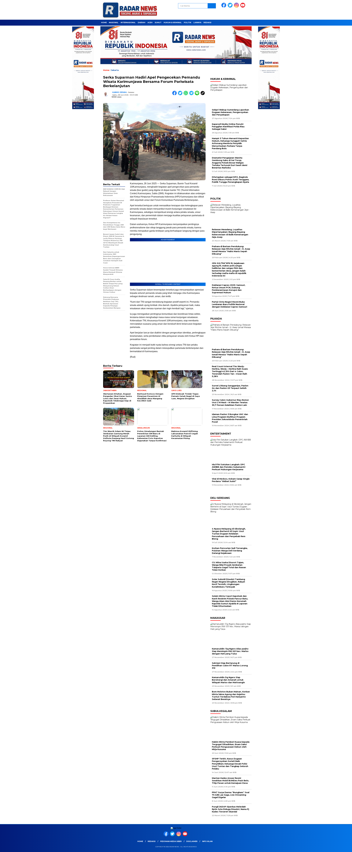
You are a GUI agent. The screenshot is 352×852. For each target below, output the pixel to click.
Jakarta (115, 70)
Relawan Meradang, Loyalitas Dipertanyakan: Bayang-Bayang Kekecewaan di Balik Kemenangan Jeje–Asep (230, 233)
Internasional (128, 22)
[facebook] (224, 7)
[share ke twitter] (181, 95)
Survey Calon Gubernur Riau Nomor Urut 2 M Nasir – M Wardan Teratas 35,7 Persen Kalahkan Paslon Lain (230, 402)
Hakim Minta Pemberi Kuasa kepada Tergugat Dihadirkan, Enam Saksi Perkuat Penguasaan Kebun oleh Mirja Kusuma (230, 746)
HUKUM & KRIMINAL (173, 22)
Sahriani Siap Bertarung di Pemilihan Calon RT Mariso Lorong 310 (230, 665)
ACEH (150, 22)
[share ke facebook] (175, 95)
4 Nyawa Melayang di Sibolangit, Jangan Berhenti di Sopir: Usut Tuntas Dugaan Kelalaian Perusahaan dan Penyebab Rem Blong (229, 534)
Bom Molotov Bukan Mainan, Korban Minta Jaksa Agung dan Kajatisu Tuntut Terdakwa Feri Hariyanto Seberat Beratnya (231, 695)
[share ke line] (197, 95)
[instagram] (237, 7)
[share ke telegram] (192, 95)
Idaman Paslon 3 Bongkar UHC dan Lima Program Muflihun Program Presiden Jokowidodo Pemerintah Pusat (230, 418)
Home (104, 22)
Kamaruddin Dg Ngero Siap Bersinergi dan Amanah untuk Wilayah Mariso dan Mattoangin (229, 680)
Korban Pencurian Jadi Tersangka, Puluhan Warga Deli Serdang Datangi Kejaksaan (230, 550)
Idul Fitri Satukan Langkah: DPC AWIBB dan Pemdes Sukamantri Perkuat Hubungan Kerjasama (228, 467)
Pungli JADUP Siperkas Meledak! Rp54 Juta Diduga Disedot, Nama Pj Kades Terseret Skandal (230, 809)
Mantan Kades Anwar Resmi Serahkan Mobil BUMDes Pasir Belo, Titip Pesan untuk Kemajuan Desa (230, 780)
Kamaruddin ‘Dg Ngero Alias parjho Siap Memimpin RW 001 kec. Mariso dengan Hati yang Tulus (230, 651)
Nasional (113, 22)
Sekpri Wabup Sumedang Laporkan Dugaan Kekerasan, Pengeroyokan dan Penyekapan (230, 112)
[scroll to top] (339, 847)
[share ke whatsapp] (186, 95)
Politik (187, 22)
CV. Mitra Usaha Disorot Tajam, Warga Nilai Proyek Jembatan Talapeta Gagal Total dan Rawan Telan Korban (229, 566)
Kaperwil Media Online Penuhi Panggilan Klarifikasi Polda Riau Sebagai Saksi (228, 126)
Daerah (141, 22)
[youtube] (243, 7)
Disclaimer (191, 841)
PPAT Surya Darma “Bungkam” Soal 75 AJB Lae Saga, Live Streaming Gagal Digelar (230, 795)
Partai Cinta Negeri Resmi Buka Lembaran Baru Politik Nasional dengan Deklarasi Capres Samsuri (229, 304)
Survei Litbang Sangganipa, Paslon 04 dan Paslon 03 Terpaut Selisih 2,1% (230, 388)
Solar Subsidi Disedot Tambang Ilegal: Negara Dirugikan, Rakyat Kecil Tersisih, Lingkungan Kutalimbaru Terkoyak (228, 583)
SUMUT (158, 22)
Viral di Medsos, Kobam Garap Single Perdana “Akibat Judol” (231, 480)
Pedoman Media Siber (171, 841)
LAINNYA (197, 22)
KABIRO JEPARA (119, 92)
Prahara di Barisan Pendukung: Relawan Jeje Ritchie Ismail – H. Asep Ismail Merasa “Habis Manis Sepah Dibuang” (231, 250)
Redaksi (207, 22)
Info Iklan (207, 841)
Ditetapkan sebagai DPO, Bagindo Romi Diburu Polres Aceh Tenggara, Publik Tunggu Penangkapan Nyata (230, 179)
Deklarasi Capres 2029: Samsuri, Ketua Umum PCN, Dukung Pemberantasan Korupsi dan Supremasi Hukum (228, 289)
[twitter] (230, 7)
